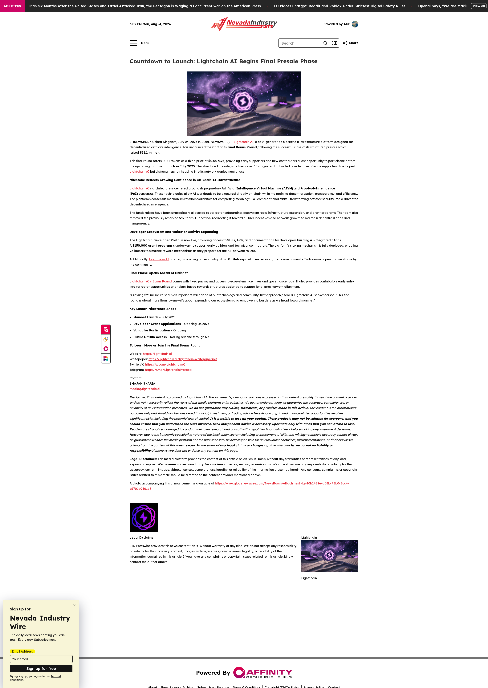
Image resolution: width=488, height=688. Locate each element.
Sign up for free (41, 668)
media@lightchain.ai (145, 389)
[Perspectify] (105, 339)
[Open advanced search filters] (334, 43)
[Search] (325, 43)
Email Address (22, 651)
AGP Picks (12, 6)
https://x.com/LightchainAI (165, 364)
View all (479, 6)
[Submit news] (105, 329)
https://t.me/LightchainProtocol (168, 370)
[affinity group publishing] (105, 349)
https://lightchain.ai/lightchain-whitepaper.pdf (182, 359)
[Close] (74, 605)
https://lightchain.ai (157, 354)
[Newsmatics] (105, 358)
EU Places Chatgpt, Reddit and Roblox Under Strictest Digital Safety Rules (339, 6)
